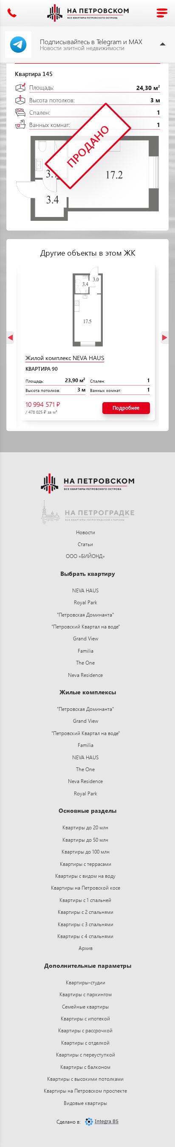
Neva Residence (85, 675)
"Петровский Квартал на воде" (85, 626)
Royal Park (85, 602)
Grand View (85, 638)
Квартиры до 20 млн (85, 827)
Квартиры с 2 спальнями (85, 912)
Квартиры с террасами (85, 864)
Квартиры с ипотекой (85, 1018)
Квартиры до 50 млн (85, 840)
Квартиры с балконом (85, 1067)
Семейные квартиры (85, 1006)
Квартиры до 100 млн (86, 851)
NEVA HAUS (85, 590)
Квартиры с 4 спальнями (85, 936)
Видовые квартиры (85, 1103)
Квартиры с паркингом (85, 994)
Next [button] (165, 337)
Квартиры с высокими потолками (85, 1079)
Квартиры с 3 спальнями (85, 924)
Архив (86, 948)
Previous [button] (10, 337)
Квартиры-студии (85, 982)
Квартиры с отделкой (85, 1043)
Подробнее (126, 408)
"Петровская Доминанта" (85, 615)
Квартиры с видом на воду (85, 876)
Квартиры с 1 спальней (85, 900)
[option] (87, 342)
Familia (85, 651)
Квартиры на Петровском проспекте (85, 1091)
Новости (85, 532)
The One (85, 662)
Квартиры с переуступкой (85, 1054)
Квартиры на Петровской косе (85, 888)
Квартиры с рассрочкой (85, 1030)
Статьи (85, 544)
